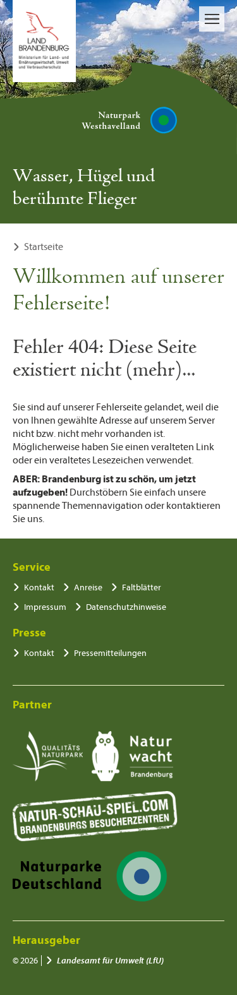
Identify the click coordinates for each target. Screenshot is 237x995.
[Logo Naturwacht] (132, 756)
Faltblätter (141, 587)
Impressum (45, 607)
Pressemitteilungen (110, 653)
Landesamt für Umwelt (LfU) (110, 960)
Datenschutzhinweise (126, 607)
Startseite (43, 247)
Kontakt (39, 587)
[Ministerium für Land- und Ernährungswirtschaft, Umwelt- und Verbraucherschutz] (44, 41)
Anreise (88, 587)
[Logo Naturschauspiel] (95, 816)
